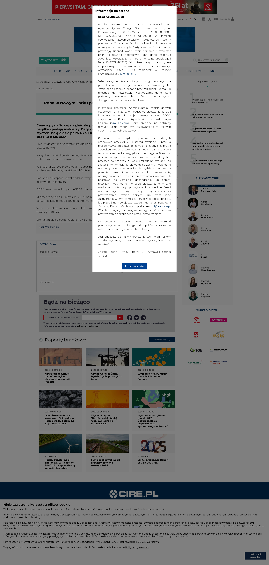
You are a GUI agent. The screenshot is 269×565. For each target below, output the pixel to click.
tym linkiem (119, 123)
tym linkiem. (128, 73)
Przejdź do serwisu (134, 266)
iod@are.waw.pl (161, 206)
